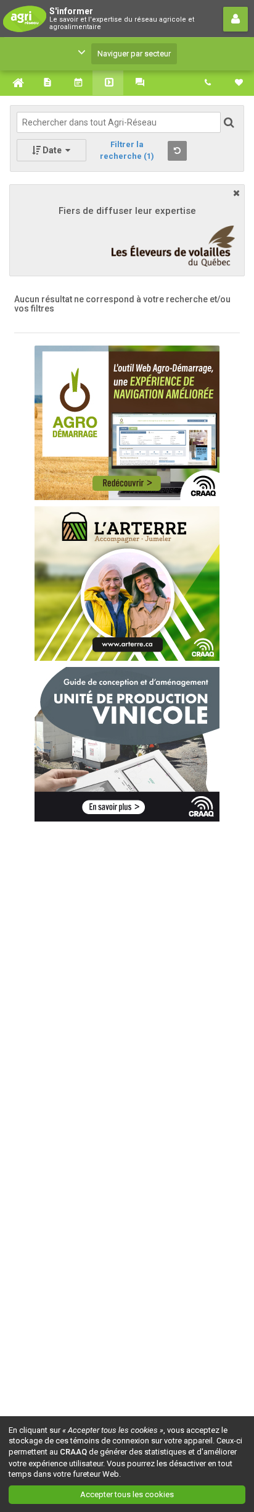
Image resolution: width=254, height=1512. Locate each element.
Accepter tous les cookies (127, 1494)
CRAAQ (73, 1451)
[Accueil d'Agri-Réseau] (15, 82)
